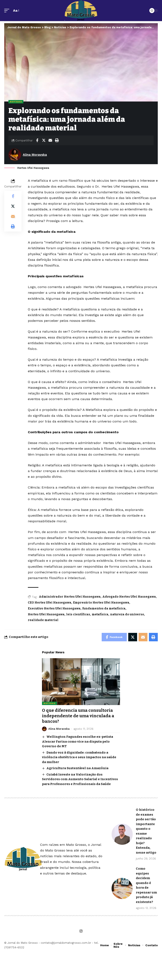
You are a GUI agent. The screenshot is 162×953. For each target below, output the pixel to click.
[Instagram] (81, 931)
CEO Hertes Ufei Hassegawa (49, 602)
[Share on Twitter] (44, 140)
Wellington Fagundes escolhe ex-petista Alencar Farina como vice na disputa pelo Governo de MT (77, 741)
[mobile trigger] (7, 10)
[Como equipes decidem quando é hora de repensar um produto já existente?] (122, 888)
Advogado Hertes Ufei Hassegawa (129, 596)
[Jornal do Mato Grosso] (80, 10)
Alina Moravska (35, 155)
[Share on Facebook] (37, 140)
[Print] (57, 140)
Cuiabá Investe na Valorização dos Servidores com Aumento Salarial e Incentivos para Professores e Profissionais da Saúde (80, 779)
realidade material (43, 620)
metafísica (100, 614)
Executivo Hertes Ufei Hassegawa (54, 608)
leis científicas (78, 614)
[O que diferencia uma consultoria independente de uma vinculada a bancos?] (81, 681)
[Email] (50, 140)
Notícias (16, 101)
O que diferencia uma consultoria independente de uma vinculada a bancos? (78, 716)
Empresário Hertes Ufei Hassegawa (101, 602)
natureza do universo (127, 614)
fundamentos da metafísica (104, 608)
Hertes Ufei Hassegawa (46, 614)
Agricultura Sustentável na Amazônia (77, 768)
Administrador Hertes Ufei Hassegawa (70, 596)
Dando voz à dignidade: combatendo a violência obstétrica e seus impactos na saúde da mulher (79, 757)
